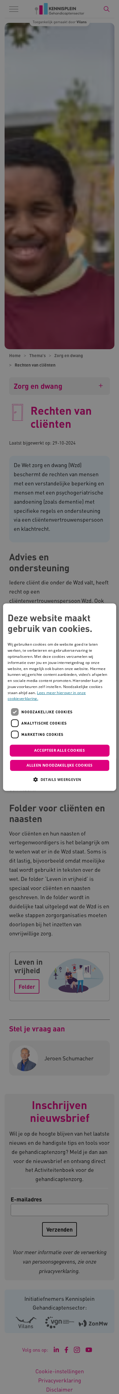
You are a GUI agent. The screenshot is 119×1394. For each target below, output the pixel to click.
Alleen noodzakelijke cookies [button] (59, 765)
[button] (59, 779)
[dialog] (59, 697)
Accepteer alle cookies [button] (59, 750)
